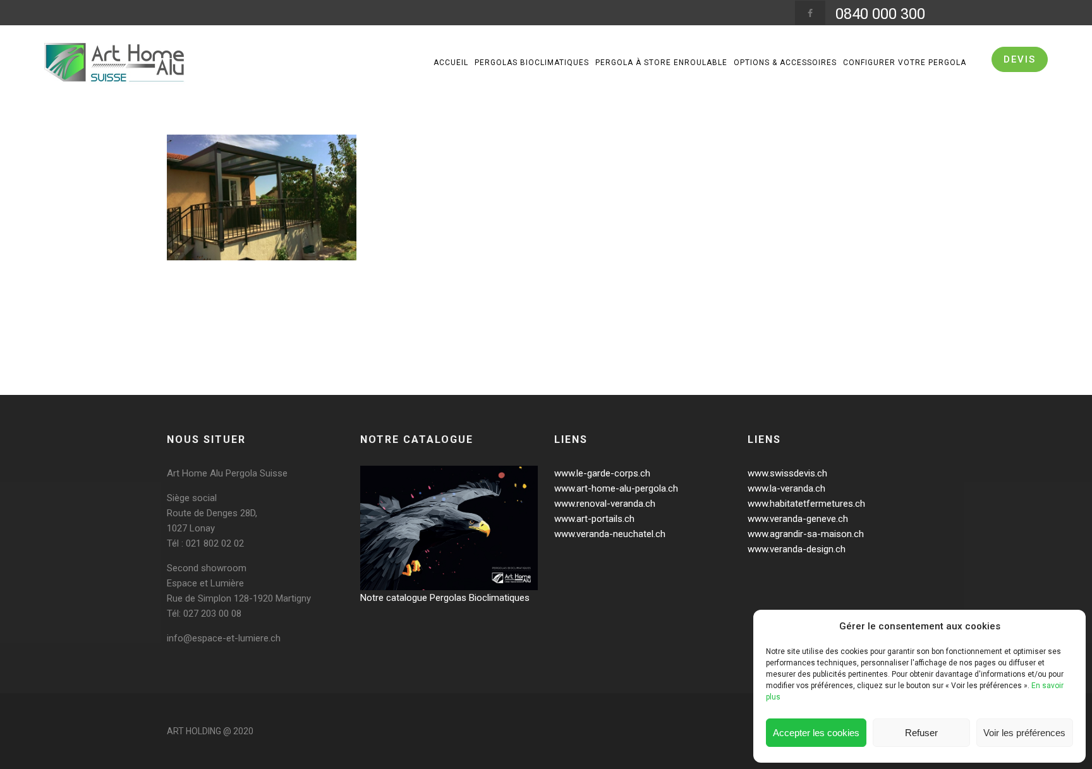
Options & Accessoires (785, 62)
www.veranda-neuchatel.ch (609, 534)
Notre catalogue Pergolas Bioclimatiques (445, 597)
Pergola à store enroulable (661, 62)
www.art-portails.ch (594, 518)
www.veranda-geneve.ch (798, 518)
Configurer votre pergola (904, 62)
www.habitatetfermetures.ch (806, 503)
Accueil (451, 62)
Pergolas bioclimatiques (532, 62)
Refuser (921, 732)
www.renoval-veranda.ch (604, 503)
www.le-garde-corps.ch (602, 473)
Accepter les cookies (816, 732)
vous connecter (246, 347)
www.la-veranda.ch (786, 488)
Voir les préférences (1024, 732)
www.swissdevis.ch (787, 473)
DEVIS (1020, 59)
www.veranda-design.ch (797, 549)
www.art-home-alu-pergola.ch (616, 488)
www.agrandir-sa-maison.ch (806, 534)
